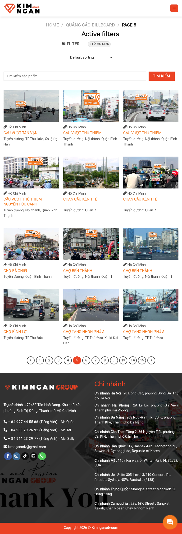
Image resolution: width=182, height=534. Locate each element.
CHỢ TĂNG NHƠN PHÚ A (84, 331)
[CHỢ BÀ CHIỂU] (31, 244)
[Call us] (42, 456)
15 (142, 360)
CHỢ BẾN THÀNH (77, 271)
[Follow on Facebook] (8, 456)
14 (133, 360)
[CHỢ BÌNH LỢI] (31, 305)
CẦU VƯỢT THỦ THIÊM (82, 133)
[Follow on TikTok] (25, 456)
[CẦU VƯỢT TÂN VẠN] (31, 106)
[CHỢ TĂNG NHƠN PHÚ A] (90, 305)
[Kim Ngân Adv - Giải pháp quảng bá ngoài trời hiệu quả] (37, 8)
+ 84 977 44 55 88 (23, 422)
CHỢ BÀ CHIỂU (16, 271)
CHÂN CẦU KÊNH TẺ (80, 199)
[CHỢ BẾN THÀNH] (90, 244)
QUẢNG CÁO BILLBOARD (90, 24)
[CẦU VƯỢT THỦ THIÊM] (90, 106)
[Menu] (174, 8)
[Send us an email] (33, 456)
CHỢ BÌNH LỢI (16, 331)
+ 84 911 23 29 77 (23, 438)
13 (123, 360)
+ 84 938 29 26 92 (23, 430)
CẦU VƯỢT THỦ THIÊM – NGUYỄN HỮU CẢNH (24, 201)
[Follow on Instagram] (16, 456)
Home (52, 24)
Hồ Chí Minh (100, 44)
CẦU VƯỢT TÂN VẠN (20, 133)
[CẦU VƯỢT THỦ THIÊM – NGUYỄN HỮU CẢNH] (31, 172)
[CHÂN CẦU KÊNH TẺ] (90, 172)
